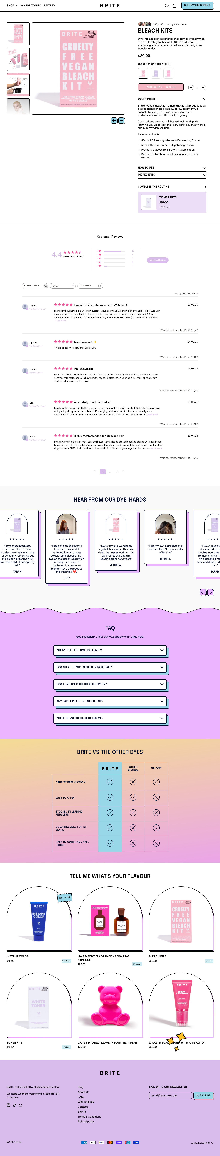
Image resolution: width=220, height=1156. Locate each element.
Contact (83, 1106)
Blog (80, 1087)
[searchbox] (32, 285)
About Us (83, 1092)
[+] (203, 87)
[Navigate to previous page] (95, 470)
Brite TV (49, 5)
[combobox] (63, 286)
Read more (60, 320)
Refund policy (86, 1121)
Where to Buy (31, 5)
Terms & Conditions (89, 1116)
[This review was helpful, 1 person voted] (189, 458)
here (140, 636)
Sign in (82, 1111)
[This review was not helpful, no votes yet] (195, 330)
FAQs (81, 1097)
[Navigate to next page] (124, 470)
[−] (191, 87)
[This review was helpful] (189, 424)
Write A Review (158, 260)
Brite (19, 1142)
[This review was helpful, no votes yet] (189, 330)
